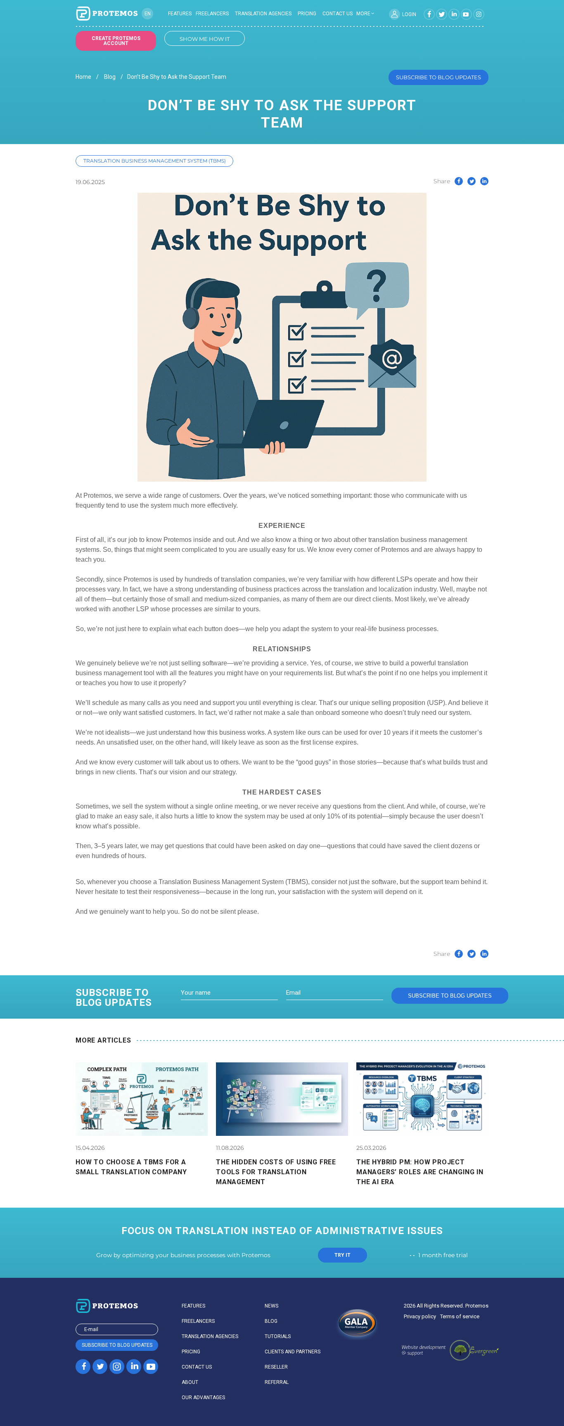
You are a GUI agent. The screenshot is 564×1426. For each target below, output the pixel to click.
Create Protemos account (116, 40)
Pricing (307, 14)
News (271, 1306)
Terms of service (459, 1316)
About (190, 1382)
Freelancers (212, 14)
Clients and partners (292, 1352)
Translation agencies (263, 14)
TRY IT (342, 1255)
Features (180, 14)
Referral (277, 1382)
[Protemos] (106, 14)
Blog (110, 77)
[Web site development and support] (450, 1351)
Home (83, 77)
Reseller (276, 1367)
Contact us (337, 14)
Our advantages (203, 1397)
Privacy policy (420, 1316)
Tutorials (278, 1336)
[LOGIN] (394, 14)
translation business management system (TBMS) (154, 161)
